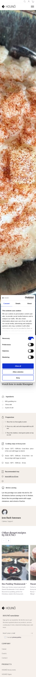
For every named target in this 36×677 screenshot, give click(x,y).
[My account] (29, 1)
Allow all (18, 366)
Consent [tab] (7, 303)
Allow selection (18, 372)
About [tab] (29, 303)
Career (4, 649)
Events (4, 653)
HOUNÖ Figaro (7, 674)
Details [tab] (18, 303)
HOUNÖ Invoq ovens (9, 670)
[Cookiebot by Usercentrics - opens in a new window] (25, 298)
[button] (9, 541)
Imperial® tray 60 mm (11, 476)
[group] (15, 570)
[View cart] (33, 1)
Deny (18, 378)
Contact (5, 658)
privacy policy (16, 637)
